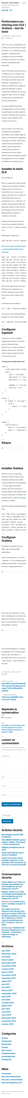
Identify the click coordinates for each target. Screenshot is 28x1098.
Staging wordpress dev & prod (13, 848)
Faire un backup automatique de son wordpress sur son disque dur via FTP (13, 885)
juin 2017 (6, 984)
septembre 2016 (9, 993)
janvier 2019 (7, 972)
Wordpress (7, 1059)
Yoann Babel (6, 36)
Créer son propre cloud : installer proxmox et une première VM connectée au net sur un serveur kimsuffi (14, 861)
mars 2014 (6, 1015)
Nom (3, 777)
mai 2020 (6, 957)
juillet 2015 (7, 1006)
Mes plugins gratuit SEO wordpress (12, 835)
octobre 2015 (8, 1003)
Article (5, 1038)
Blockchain (6, 1044)
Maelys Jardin (8, 892)
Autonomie (7, 1041)
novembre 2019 (9, 966)
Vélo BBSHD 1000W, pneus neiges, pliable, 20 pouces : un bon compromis (14, 842)
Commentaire (6, 756)
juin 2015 (6, 1009)
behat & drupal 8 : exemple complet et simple (14, 903)
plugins (23, 498)
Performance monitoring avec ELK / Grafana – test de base (13, 921)
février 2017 (7, 990)
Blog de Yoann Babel (10, 3)
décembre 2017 (9, 978)
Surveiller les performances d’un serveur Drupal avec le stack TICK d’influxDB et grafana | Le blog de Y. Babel (13, 728)
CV (10, 10)
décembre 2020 (9, 954)
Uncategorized (8, 1056)
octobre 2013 (8, 1024)
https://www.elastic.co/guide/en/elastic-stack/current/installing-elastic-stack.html (14, 249)
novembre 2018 (9, 975)
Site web (4, 795)
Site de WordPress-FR (12, 1083)
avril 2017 (6, 987)
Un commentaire (8, 38)
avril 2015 (6, 1012)
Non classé (7, 1050)
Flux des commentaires (12, 1079)
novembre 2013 (9, 1021)
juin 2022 (6, 951)
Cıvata (5, 928)
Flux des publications (11, 1076)
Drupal (5, 674)
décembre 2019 (9, 963)
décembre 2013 (9, 1018)
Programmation (9, 1053)
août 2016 (6, 996)
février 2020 (7, 960)
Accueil (5, 10)
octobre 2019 (8, 969)
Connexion (6, 1073)
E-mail (4, 786)
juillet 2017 (7, 981)
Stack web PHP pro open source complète (13, 854)
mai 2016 (6, 999)
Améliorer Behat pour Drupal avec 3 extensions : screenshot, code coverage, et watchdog (14, 932)
